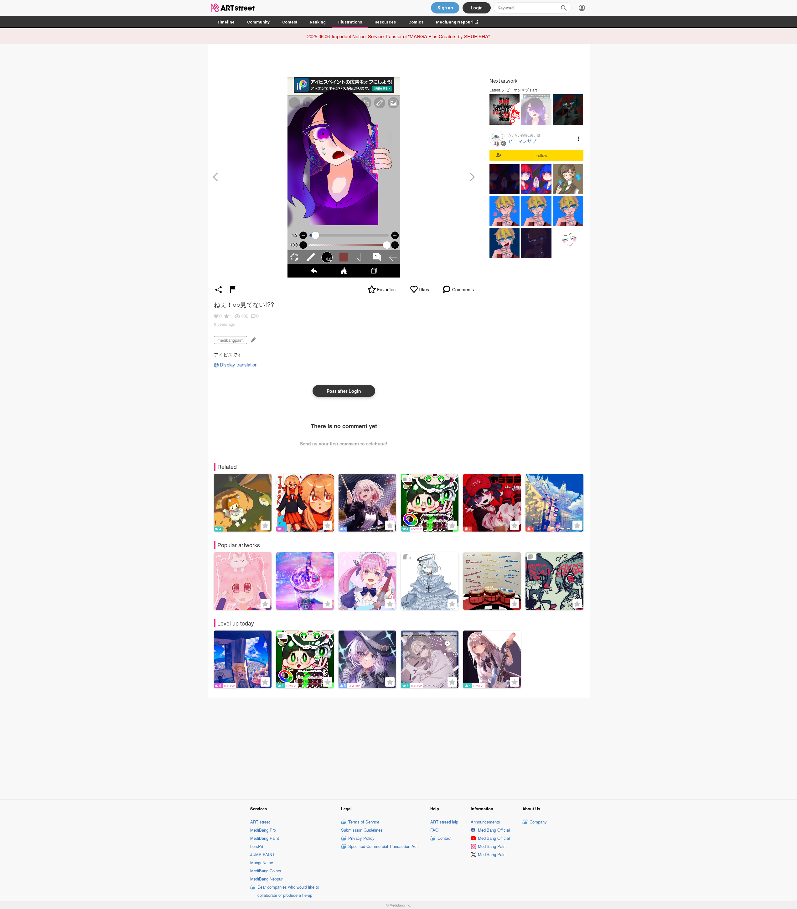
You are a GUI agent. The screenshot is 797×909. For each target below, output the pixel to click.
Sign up (445, 7)
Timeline (226, 22)
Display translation (238, 364)
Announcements (485, 822)
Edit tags (252, 340)
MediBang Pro (263, 830)
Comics (415, 22)
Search (564, 8)
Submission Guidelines (362, 830)
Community (258, 22)
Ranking (318, 22)
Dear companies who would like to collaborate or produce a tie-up (288, 891)
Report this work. (232, 289)
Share (218, 289)
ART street (260, 822)
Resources (385, 22)
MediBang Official (494, 830)
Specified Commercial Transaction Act (383, 846)
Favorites (386, 289)
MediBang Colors (265, 871)
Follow (541, 155)
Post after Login (344, 391)
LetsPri (256, 846)
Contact (444, 838)
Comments (463, 289)
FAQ (434, 830)
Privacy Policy (361, 838)
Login (477, 7)
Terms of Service (363, 822)
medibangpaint (230, 340)
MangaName (261, 862)
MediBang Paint (264, 838)
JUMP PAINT (262, 854)
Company (538, 822)
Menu (578, 138)
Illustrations (350, 22)
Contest (289, 22)
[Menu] (582, 8)
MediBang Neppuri (460, 22)
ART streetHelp (444, 822)
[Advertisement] (399, 747)
